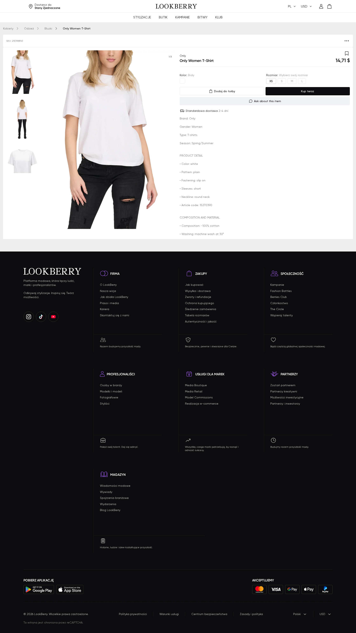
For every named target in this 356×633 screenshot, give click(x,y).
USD (322, 614)
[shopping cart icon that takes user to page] (329, 6)
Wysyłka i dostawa (198, 291)
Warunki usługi (169, 614)
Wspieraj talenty (281, 315)
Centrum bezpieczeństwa (209, 614)
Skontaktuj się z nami (114, 315)
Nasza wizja (108, 291)
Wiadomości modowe (115, 485)
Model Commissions (199, 397)
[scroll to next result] (170, 140)
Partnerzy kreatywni (283, 391)
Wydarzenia (108, 504)
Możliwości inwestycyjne (286, 397)
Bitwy (202, 17)
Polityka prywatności (133, 614)
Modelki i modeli (111, 391)
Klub (219, 17)
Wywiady (106, 492)
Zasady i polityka (251, 614)
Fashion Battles (281, 291)
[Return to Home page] (176, 6)
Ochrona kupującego (199, 303)
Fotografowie (109, 397)
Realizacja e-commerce (201, 403)
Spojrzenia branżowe (114, 498)
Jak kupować (194, 284)
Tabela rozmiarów (197, 315)
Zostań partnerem (282, 385)
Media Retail (193, 391)
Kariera (104, 309)
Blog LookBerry (110, 510)
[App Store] (69, 589)
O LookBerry (108, 284)
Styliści (104, 403)
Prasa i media (109, 303)
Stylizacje (142, 17)
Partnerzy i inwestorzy (285, 403)
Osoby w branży (111, 385)
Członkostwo (279, 303)
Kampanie (182, 17)
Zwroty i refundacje (198, 297)
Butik (163, 17)
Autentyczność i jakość (201, 321)
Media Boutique (196, 385)
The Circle (277, 309)
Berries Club (278, 297)
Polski (297, 614)
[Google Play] (38, 589)
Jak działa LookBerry (114, 297)
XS (271, 81)
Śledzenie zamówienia (200, 309)
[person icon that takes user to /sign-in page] (321, 6)
